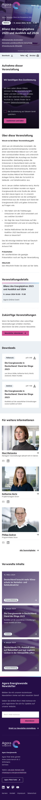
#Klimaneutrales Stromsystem (12, 40)
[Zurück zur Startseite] (11, 5)
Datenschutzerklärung (20, 102)
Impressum (21, 793)
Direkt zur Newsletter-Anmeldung (22, 728)
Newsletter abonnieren (14, 333)
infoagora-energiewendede (14, 772)
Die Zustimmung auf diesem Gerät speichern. (22, 113)
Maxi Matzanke (9, 453)
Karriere (4, 793)
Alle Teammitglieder (28, 550)
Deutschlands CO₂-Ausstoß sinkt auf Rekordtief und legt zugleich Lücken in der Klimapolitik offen (19, 650)
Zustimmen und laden (15, 121)
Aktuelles (9, 17)
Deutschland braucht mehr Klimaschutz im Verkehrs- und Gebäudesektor (20, 582)
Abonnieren (29, 721)
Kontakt (12, 793)
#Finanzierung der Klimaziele (12, 46)
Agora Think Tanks (10, 780)
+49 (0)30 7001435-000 (15, 770)
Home (4, 17)
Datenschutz (32, 793)
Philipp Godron (9, 535)
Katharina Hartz (9, 494)
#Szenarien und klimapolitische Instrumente (17, 43)
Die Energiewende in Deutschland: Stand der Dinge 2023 (20, 615)
